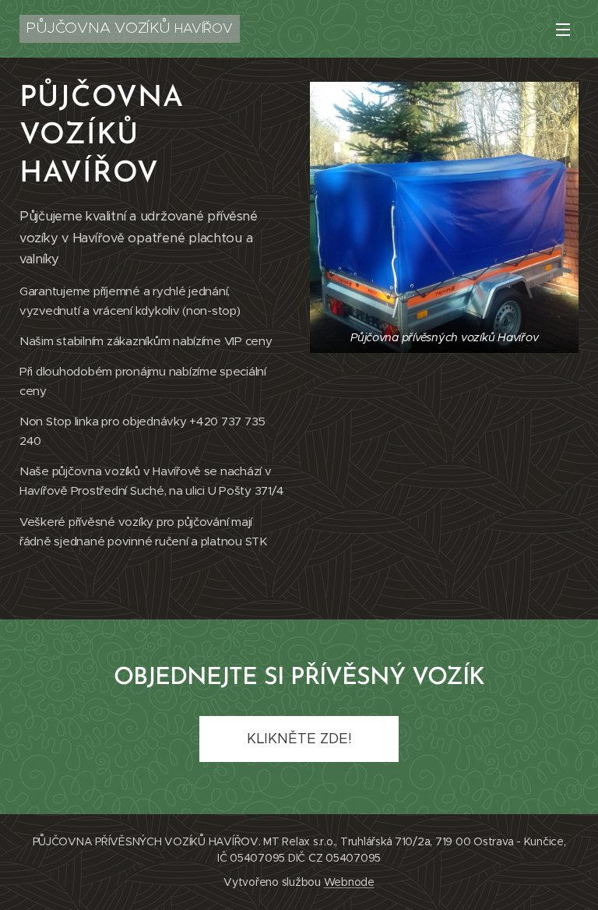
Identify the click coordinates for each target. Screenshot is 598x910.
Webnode (349, 882)
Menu (563, 28)
